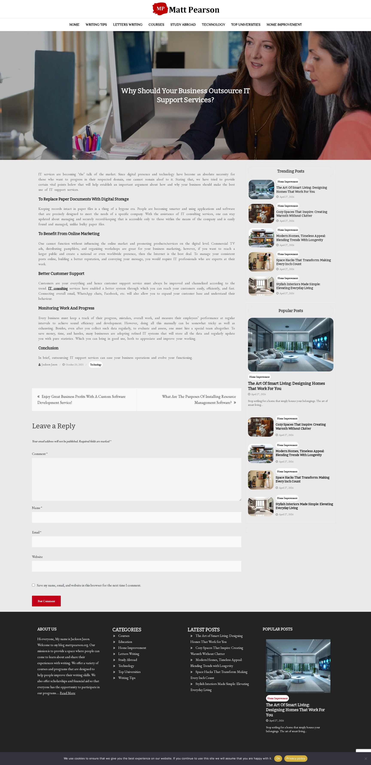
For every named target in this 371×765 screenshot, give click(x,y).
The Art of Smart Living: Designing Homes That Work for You (301, 189)
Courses (156, 25)
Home (74, 25)
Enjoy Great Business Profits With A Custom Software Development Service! (81, 399)
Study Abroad (183, 25)
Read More (67, 693)
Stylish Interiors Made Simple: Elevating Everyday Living (298, 286)
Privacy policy (295, 758)
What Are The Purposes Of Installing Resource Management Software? (199, 399)
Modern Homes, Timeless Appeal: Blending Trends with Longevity (301, 238)
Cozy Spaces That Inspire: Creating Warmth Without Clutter (301, 214)
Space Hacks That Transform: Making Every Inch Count (303, 262)
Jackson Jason (49, 364)
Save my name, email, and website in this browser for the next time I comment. (89, 585)
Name (37, 508)
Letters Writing (127, 25)
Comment (39, 453)
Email (36, 532)
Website (37, 556)
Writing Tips (96, 25)
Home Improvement (284, 25)
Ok (278, 758)
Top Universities (245, 25)
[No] (365, 758)
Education (125, 641)
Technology (213, 25)
